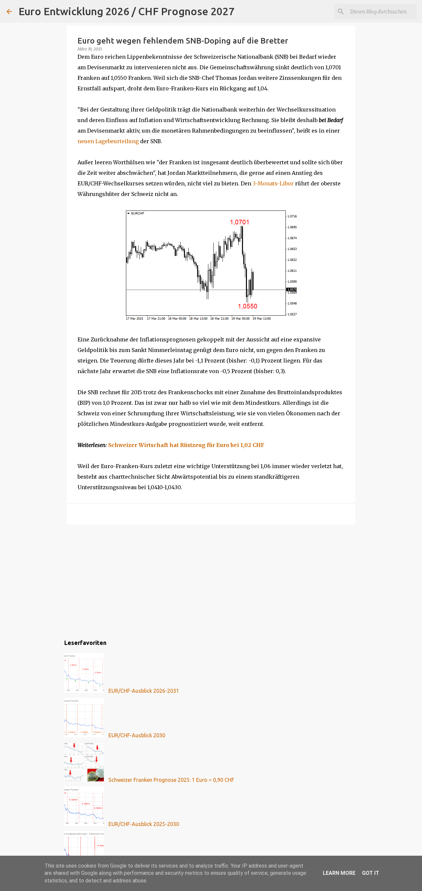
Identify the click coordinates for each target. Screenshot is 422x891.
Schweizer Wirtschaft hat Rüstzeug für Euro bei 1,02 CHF (186, 445)
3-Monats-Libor (273, 183)
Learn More (339, 873)
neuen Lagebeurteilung (108, 141)
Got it (370, 873)
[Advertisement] (211, 580)
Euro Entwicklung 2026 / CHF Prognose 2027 (126, 11)
